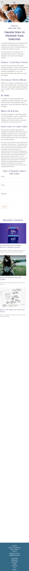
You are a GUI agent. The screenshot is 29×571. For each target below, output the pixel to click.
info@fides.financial (14, 555)
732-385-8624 (16, 547)
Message (3, 193)
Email (2, 185)
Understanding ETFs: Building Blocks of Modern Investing (10, 246)
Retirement (14, 560)
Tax (14, 567)
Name (2, 176)
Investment (14, 562)
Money (14, 569)
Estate (14, 564)
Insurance (14, 566)
